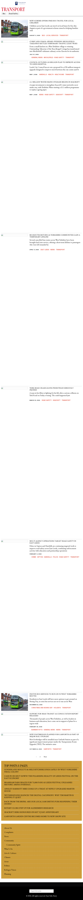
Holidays (57, 708)
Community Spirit (13, 845)
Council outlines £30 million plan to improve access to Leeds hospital (55, 63)
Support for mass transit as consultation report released (54, 715)
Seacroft (59, 94)
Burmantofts (37, 730)
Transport (64, 35)
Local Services (52, 35)
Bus (4, 14)
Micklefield (48, 57)
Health (51, 74)
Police (55, 557)
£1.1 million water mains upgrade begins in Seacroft (55, 82)
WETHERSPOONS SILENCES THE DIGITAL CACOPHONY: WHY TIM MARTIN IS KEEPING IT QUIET (39, 796)
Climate (7, 857)
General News (37, 57)
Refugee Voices (10, 870)
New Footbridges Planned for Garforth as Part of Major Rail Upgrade (54, 735)
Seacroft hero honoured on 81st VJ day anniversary (31, 812)
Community (9, 840)
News (41, 94)
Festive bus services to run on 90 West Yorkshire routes (53, 695)
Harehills (43, 74)
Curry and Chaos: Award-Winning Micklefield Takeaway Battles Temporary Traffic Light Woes (53, 43)
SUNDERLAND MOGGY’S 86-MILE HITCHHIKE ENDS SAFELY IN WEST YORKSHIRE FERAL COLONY (40, 771)
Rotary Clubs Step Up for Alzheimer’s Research (28, 808)
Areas (6, 861)
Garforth (47, 749)
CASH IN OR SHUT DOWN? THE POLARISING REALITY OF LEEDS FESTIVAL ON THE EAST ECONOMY (41, 777)
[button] (51, 891)
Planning (7, 874)
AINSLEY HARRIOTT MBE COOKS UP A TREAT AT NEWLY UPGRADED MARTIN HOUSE (39, 790)
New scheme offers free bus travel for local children (52, 22)
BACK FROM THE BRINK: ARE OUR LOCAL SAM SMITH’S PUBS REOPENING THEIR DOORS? (40, 803)
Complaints (8, 832)
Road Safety (13, 14)
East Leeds (45, 249)
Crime (33, 557)
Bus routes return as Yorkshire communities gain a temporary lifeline (55, 236)
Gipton (40, 557)
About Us (8, 828)
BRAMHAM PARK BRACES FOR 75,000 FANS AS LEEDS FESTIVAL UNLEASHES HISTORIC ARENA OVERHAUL (38, 784)
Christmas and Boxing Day (42, 708)
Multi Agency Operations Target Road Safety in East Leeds (53, 542)
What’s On (8, 849)
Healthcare (59, 74)
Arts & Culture (10, 853)
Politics (7, 865)
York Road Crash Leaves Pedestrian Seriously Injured (51, 389)
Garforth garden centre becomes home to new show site (35, 816)
